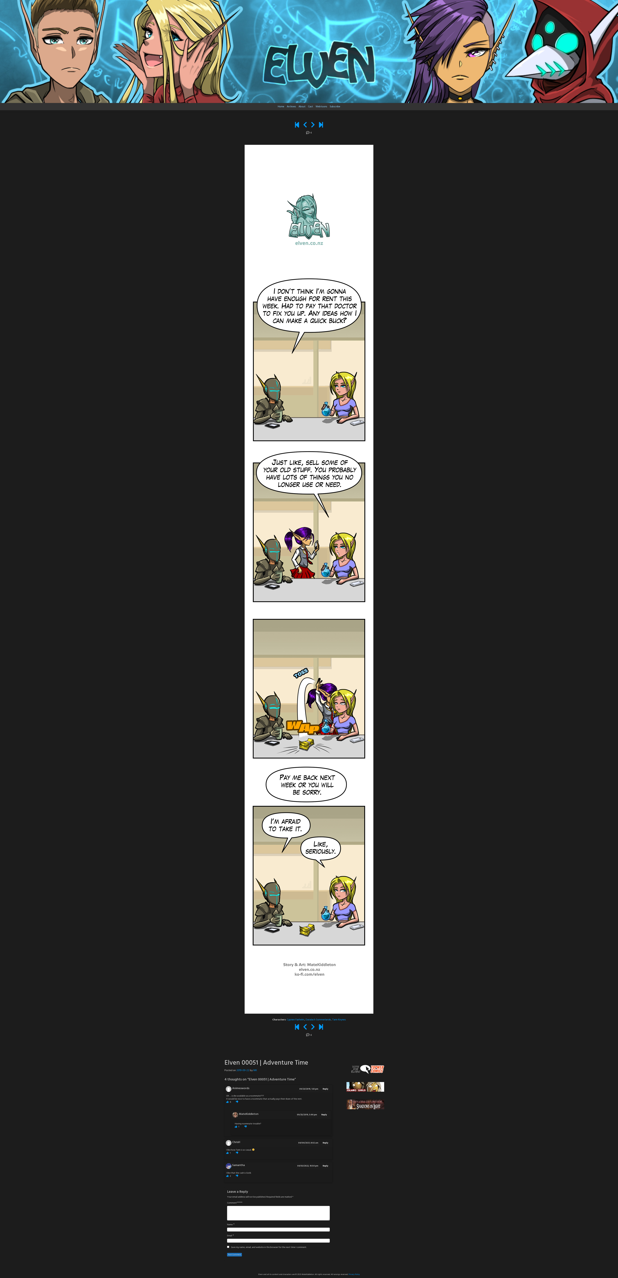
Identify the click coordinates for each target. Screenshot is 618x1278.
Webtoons (321, 107)
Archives (291, 107)
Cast (310, 107)
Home (281, 107)
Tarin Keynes (339, 1020)
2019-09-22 (242, 1070)
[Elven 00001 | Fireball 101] (297, 125)
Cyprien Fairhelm (295, 1020)
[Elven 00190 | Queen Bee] (321, 125)
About (302, 107)
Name (230, 1224)
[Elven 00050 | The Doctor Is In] (305, 125)
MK (255, 1070)
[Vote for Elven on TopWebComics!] (365, 1069)
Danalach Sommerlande (318, 1020)
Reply (325, 1089)
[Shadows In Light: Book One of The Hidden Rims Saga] (365, 1104)
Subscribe (335, 107)
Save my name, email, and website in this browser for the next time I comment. (269, 1247)
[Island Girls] (365, 1087)
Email (229, 1235)
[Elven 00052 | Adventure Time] (313, 125)
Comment (232, 1203)
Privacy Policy (354, 1274)
